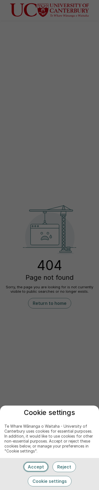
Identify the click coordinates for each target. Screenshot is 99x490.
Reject (64, 467)
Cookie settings (49, 481)
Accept (36, 467)
